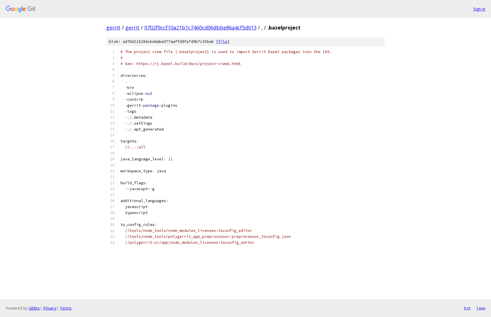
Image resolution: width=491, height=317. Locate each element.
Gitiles (34, 308)
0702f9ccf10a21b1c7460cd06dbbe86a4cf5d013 (200, 27)
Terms (66, 308)
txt (467, 307)
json (480, 307)
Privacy (49, 308)
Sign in (479, 9)
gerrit (113, 27)
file (222, 41)
